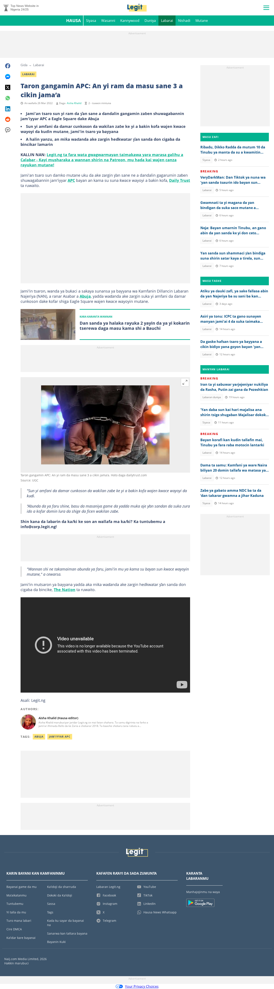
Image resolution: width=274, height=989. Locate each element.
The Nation (64, 589)
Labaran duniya (212, 397)
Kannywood (129, 20)
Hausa (73, 20)
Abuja (85, 296)
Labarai (167, 20)
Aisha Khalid (74, 103)
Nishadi (184, 20)
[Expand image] (185, 382)
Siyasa (91, 20)
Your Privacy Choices (142, 986)
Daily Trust (179, 180)
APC (71, 180)
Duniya (150, 20)
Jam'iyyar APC (59, 736)
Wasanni (108, 20)
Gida (24, 65)
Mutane (201, 20)
